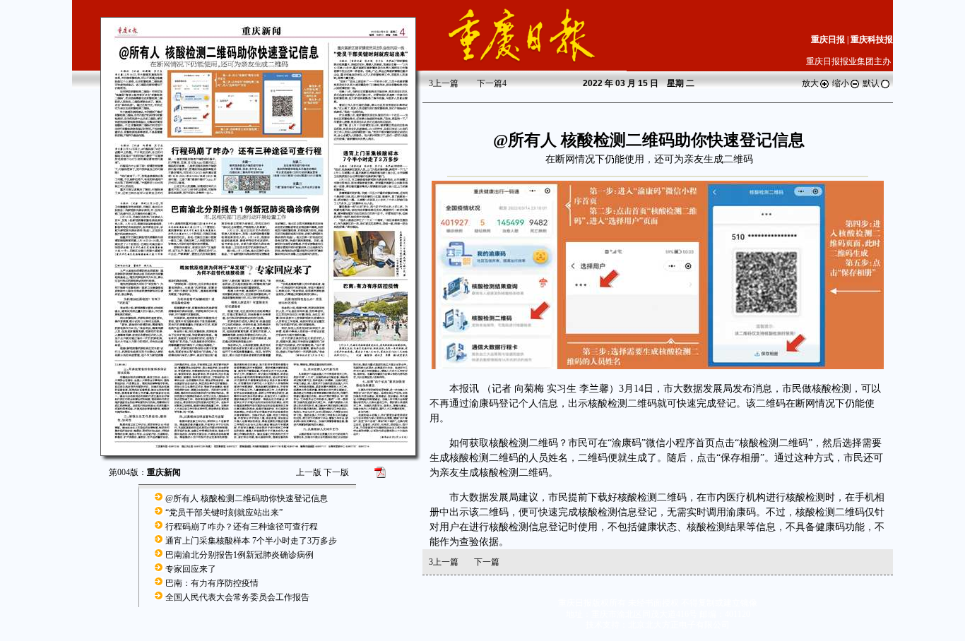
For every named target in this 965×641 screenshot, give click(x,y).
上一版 (308, 472)
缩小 (840, 83)
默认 (871, 83)
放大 (810, 83)
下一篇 (492, 83)
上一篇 (443, 83)
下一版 (336, 472)
